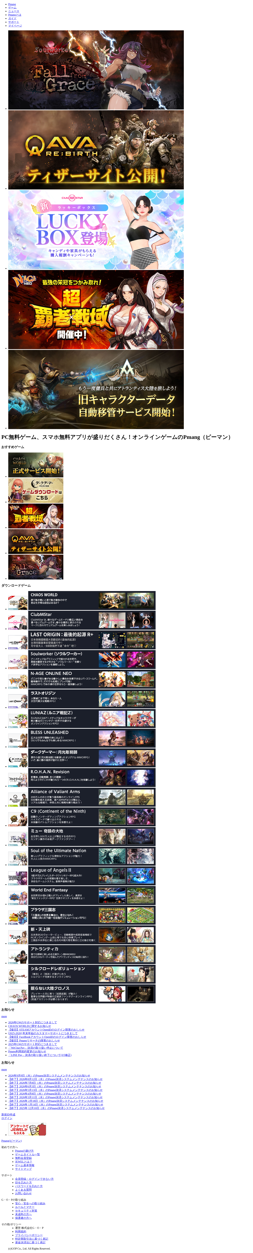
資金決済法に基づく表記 (30, 1242)
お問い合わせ (23, 1193)
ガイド (12, 18)
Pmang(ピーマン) (11, 1140)
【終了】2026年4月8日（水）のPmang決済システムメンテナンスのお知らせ (54, 1093)
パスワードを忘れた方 (29, 1186)
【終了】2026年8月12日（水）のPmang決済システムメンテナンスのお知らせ (55, 1079)
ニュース (13, 11)
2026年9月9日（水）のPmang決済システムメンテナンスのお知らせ (49, 1075)
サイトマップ (23, 1168)
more (4, 1016)
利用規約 (20, 1231)
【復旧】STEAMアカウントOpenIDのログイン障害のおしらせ (46, 1029)
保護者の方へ (23, 1217)
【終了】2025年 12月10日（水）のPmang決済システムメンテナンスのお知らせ (56, 1108)
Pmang (12, 4)
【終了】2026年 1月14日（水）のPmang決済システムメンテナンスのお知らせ (55, 1104)
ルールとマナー (24, 1207)
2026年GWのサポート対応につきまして (32, 1022)
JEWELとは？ (23, 1161)
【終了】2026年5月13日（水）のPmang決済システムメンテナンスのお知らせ (55, 1090)
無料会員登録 (23, 1158)
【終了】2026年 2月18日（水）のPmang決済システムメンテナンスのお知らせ (55, 1100)
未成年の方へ (23, 1214)
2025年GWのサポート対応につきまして (32, 1044)
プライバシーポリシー (29, 1235)
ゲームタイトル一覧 (27, 1154)
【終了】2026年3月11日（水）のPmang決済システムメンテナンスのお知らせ (55, 1097)
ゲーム (12, 7)
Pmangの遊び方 (24, 1150)
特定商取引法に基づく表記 (31, 1238)
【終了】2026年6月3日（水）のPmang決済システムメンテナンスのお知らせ (54, 1086)
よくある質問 (23, 1189)
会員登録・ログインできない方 (34, 1178)
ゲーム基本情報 (24, 1165)
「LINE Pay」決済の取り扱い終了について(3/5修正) (39, 1055)
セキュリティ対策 (26, 1210)
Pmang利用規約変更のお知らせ (27, 1051)
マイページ (15, 25)
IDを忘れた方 (23, 1182)
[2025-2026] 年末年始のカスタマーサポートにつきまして (43, 1033)
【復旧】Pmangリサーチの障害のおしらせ (34, 1040)
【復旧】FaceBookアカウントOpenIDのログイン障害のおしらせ (47, 1036)
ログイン (6, 1118)
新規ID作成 (8, 1114)
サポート (13, 22)
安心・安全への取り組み (30, 1203)
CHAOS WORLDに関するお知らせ (29, 1026)
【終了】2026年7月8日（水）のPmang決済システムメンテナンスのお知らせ (54, 1082)
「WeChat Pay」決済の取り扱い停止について (35, 1047)
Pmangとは (14, 14)
